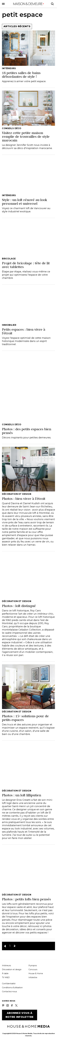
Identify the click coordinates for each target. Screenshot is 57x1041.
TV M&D (6, 977)
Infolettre (32, 977)
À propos (32, 965)
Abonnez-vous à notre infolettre (20, 1015)
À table (5, 973)
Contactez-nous (9, 991)
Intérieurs (6, 965)
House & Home (35, 973)
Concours (32, 969)
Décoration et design (11, 969)
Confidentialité (9, 983)
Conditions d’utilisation (12, 987)
